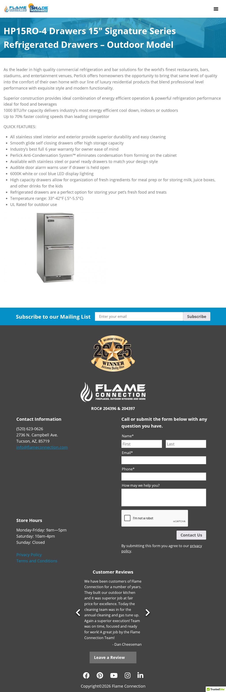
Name (128, 436)
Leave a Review (109, 657)
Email (127, 453)
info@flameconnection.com (42, 447)
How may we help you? (141, 485)
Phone (128, 469)
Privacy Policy (29, 554)
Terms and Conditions (36, 560)
